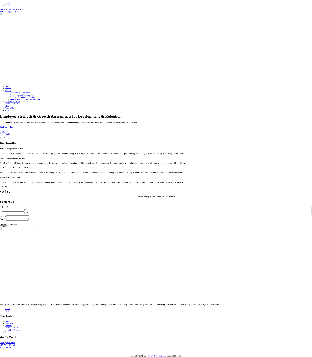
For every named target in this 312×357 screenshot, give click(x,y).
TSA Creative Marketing (156, 356)
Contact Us (9, 108)
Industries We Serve (12, 102)
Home (7, 86)
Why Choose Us (11, 104)
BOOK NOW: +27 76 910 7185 (12, 9)
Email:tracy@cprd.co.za (9, 11)
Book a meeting (6, 127)
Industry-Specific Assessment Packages (25, 99)
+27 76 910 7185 (7, 345)
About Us (8, 88)
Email (3, 219)
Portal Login (10, 110)
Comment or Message (8, 224)
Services (8, 91)
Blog (7, 106)
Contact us (4, 132)
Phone (3, 217)
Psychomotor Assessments (20, 93)
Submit (3, 227)
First (26, 210)
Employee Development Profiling (23, 97)
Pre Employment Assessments (21, 95)
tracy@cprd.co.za (7, 343)
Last (26, 213)
